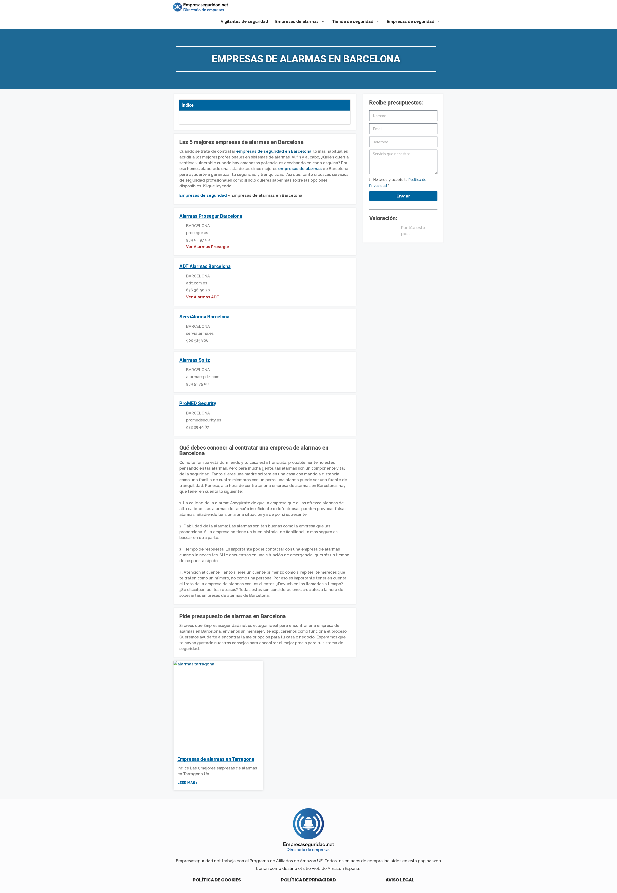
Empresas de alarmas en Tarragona (215, 759)
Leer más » (188, 783)
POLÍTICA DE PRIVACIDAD (308, 879)
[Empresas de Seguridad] (200, 7)
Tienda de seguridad (352, 21)
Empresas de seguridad (410, 21)
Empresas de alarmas (297, 21)
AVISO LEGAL (400, 879)
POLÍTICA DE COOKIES (217, 879)
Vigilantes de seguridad (244, 21)
